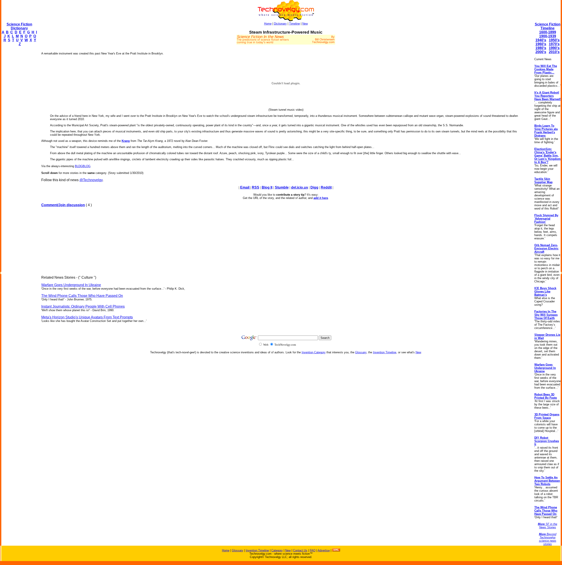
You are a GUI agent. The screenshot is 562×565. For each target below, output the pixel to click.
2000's (540, 52)
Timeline (294, 23)
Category (277, 550)
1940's (540, 40)
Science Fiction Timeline (547, 26)
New (305, 23)
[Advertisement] (18, 115)
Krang (126, 141)
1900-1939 (547, 36)
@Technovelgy (91, 180)
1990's (554, 48)
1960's (540, 44)
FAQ (312, 550)
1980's (540, 48)
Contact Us (300, 550)
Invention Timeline (384, 352)
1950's (554, 40)
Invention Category (314, 352)
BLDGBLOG (82, 166)
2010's (554, 52)
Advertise (324, 550)
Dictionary (280, 23)
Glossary (360, 352)
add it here (320, 198)
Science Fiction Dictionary (19, 26)
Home (268, 23)
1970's (554, 44)
